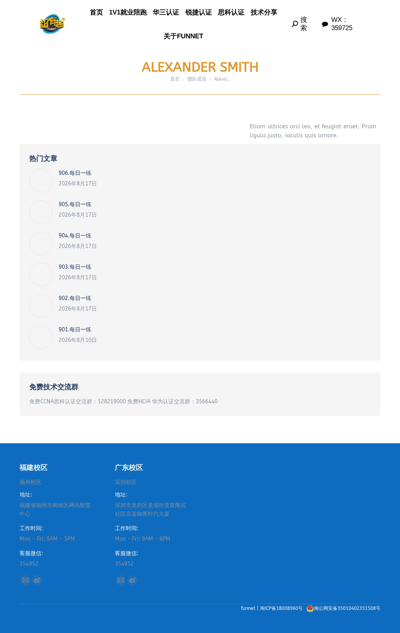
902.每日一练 (75, 298)
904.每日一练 (75, 235)
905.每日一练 (75, 204)
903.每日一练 (75, 267)
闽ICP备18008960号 (282, 608)
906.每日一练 (75, 173)
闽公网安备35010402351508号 (347, 608)
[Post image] (41, 180)
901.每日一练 (75, 329)
